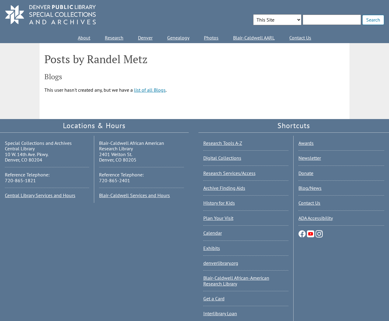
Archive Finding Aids (224, 188)
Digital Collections (222, 158)
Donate (305, 173)
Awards (306, 143)
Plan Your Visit (218, 218)
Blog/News (310, 188)
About (84, 38)
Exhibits (211, 248)
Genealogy (178, 38)
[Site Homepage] (50, 15)
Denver (145, 38)
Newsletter (309, 158)
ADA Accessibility (315, 218)
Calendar (212, 233)
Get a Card (214, 298)
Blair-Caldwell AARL (254, 38)
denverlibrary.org (220, 263)
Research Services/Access (229, 173)
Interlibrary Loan (220, 313)
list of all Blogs (150, 90)
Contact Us (300, 38)
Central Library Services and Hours (40, 195)
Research (114, 38)
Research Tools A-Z (222, 143)
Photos (211, 38)
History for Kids (219, 203)
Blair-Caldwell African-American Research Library (236, 280)
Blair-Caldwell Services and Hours (134, 195)
